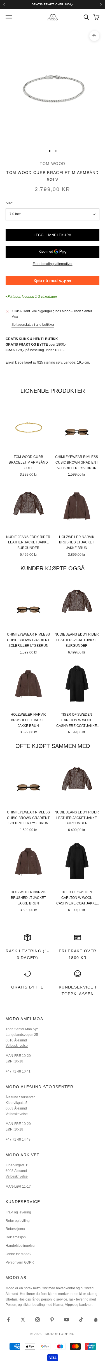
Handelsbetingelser (21, 1246)
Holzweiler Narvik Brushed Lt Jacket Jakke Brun (76, 542)
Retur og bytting (18, 1221)
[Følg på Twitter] (23, 1319)
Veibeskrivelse (17, 1046)
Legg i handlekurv (52, 235)
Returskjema (15, 1229)
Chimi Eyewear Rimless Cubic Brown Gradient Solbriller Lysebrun (76, 462)
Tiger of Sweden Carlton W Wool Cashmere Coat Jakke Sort (76, 721)
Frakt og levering (18, 1212)
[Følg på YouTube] (66, 1319)
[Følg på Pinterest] (52, 1319)
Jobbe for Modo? (18, 1254)
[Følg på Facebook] (8, 1319)
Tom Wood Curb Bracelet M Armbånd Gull (28, 462)
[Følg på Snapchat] (96, 1319)
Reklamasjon (16, 1237)
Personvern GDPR (20, 1262)
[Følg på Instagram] (37, 1319)
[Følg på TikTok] (81, 1319)
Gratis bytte (27, 987)
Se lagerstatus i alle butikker (32, 325)
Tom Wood (52, 163)
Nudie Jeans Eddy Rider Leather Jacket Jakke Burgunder (28, 542)
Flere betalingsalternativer (53, 264)
